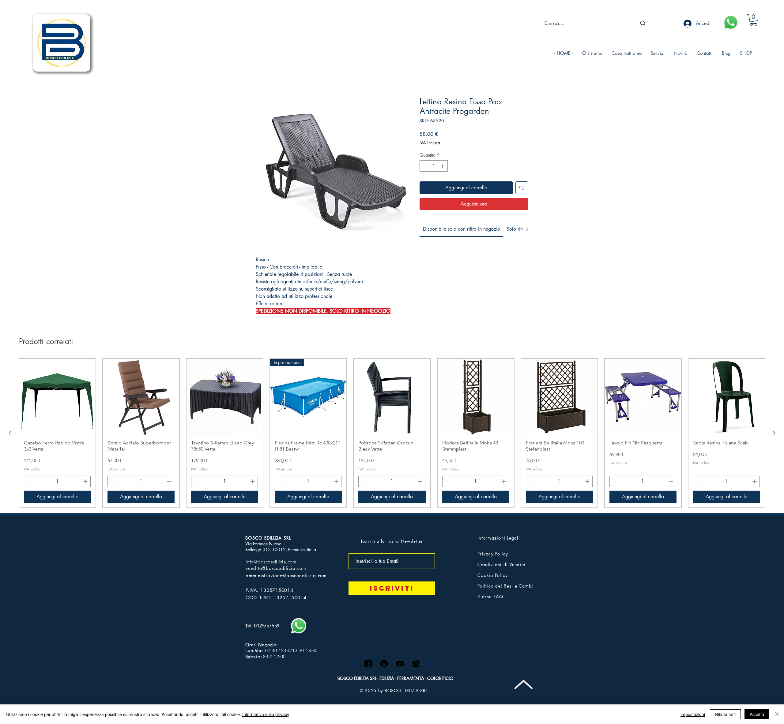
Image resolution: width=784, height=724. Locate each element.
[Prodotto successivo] (774, 433)
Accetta (757, 714)
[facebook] (368, 663)
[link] (461, 229)
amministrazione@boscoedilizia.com (286, 575)
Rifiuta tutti (725, 714)
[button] (753, 20)
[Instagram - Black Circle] (384, 663)
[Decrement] (424, 166)
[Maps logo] (416, 663)
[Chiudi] (776, 714)
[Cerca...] (642, 23)
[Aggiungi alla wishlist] (521, 187)
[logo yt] (400, 663)
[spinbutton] (433, 166)
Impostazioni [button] (692, 714)
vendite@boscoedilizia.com (276, 568)
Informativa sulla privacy (265, 714)
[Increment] (443, 166)
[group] (392, 433)
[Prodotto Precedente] (9, 433)
